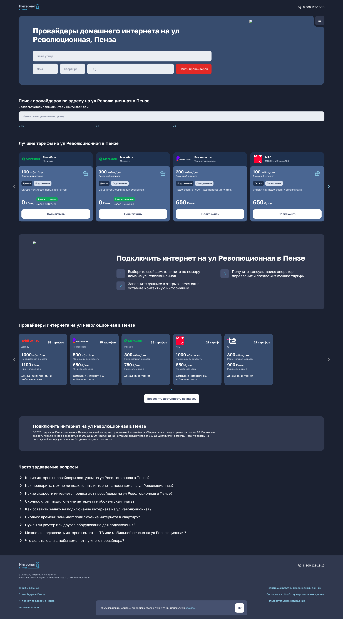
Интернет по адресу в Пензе (36, 600)
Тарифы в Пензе (29, 587)
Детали (27, 183)
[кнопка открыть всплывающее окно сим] (85, 173)
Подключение (42, 183)
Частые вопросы (29, 607)
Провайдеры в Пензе (32, 594)
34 (97, 126)
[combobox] (122, 56)
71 (174, 126)
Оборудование (204, 183)
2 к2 (21, 126)
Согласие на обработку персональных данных (295, 594)
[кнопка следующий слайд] (328, 186)
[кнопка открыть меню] (319, 20)
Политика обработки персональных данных (294, 587)
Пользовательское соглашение (286, 600)
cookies (190, 607)
